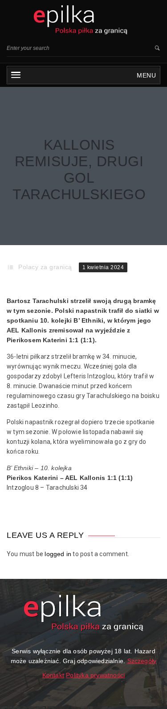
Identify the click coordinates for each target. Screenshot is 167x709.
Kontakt (53, 675)
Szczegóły (142, 660)
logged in (58, 553)
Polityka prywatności (95, 675)
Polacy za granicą (45, 266)
